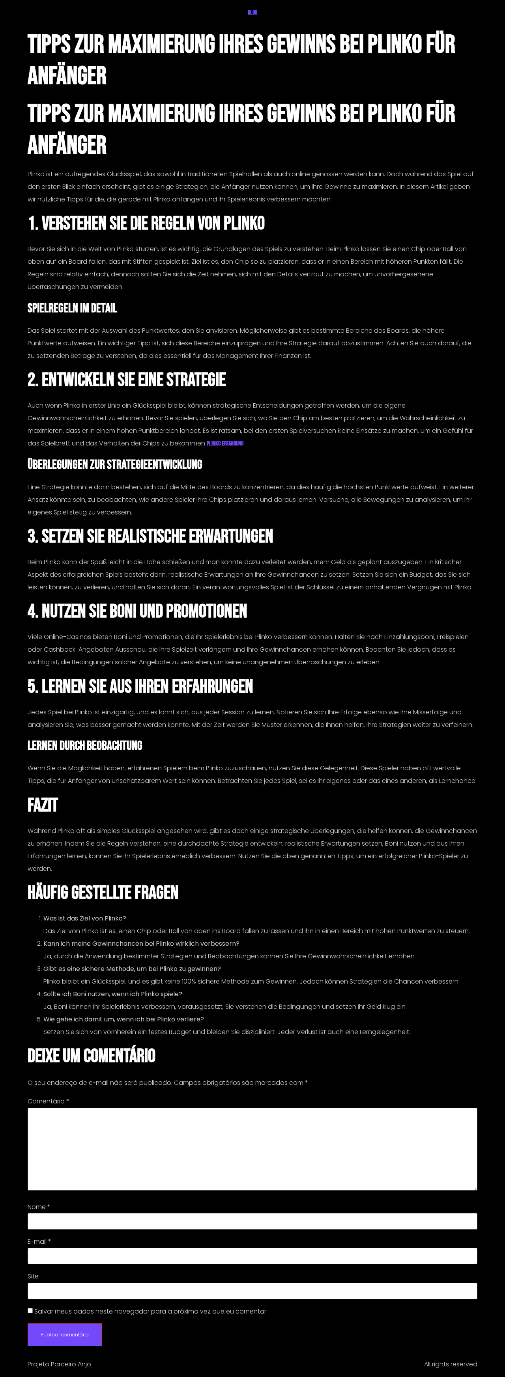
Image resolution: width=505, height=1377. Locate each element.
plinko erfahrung (225, 443)
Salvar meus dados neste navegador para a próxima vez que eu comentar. (150, 1311)
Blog (252, 13)
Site (33, 1276)
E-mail (39, 1242)
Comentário (48, 1101)
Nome (39, 1207)
